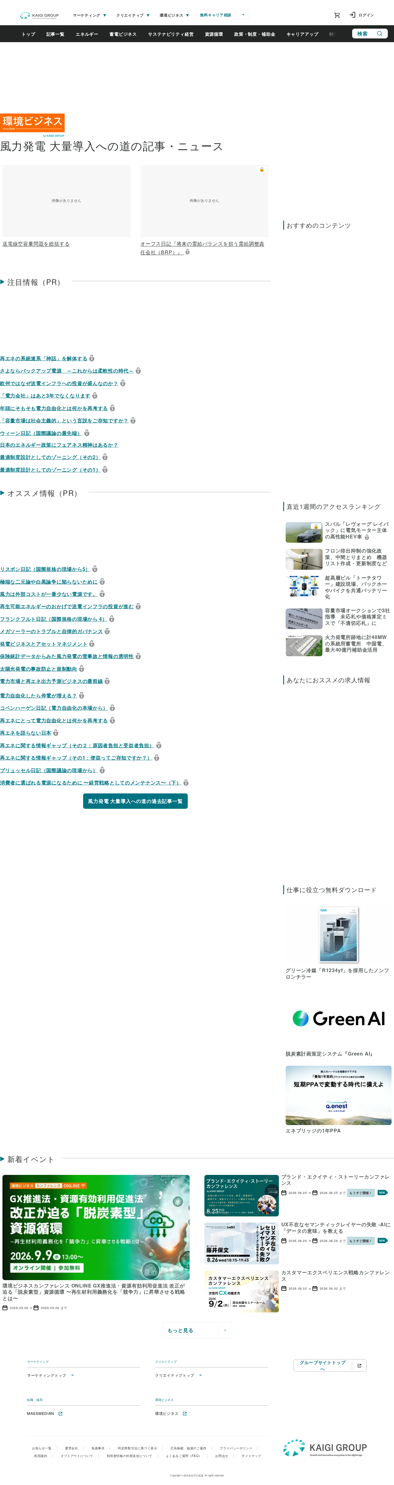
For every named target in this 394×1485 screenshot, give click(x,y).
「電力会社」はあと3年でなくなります (45, 395)
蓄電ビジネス (123, 34)
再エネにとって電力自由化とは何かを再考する (54, 720)
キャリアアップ (303, 34)
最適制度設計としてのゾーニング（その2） (50, 456)
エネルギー (87, 34)
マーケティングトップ (46, 1375)
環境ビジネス (167, 1413)
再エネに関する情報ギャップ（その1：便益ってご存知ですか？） (76, 757)
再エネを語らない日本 (25, 732)
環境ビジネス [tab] (171, 15)
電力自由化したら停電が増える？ (38, 695)
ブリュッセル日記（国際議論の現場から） (49, 770)
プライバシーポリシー (239, 1448)
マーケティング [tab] (86, 15)
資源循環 (214, 34)
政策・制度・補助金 (254, 34)
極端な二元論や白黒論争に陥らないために (49, 581)
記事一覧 (55, 34)
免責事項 (101, 1448)
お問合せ (224, 1456)
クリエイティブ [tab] (130, 15)
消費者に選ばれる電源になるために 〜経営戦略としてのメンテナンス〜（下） (91, 782)
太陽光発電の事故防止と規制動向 (38, 668)
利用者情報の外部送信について (133, 1456)
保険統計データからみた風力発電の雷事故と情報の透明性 (67, 656)
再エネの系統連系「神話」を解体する (43, 358)
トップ (28, 34)
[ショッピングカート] (336, 15)
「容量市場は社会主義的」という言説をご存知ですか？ (64, 420)
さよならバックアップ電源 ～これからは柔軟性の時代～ (67, 370)
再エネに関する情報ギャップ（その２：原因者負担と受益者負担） (77, 745)
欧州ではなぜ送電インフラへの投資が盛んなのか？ (59, 383)
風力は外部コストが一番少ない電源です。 (49, 593)
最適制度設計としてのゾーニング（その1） (50, 469)
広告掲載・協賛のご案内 (191, 1448)
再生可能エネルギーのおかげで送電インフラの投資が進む (67, 606)
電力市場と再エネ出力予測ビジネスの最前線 (51, 680)
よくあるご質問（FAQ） (187, 1456)
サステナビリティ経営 (171, 34)
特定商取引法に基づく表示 (140, 1448)
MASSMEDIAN (40, 1413)
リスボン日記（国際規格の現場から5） (45, 568)
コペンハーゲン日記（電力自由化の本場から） (54, 707)
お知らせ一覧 (45, 1448)
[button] (66, 211)
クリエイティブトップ (174, 1375)
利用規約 (43, 1456)
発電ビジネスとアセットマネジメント (43, 643)
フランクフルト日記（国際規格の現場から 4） (53, 618)
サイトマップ (251, 1456)
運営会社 (74, 1448)
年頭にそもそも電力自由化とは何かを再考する (54, 408)
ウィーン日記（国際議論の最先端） (41, 432)
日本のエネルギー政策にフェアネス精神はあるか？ (59, 445)
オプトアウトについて (80, 1456)
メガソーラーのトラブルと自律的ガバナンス (51, 631)
